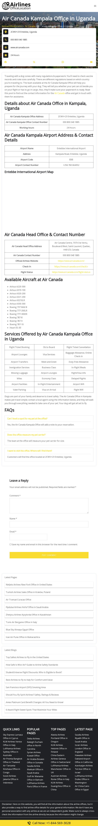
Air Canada (30, 26)
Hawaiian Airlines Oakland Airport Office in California (84, 759)
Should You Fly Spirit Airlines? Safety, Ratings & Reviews (32, 694)
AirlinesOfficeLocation (12, 26)
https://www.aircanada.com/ (71, 260)
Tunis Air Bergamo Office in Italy (21, 622)
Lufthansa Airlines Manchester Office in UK (61, 769)
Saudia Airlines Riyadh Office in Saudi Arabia (82, 738)
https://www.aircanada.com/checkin (71, 266)
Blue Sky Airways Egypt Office (20, 629)
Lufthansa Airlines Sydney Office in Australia (12, 752)
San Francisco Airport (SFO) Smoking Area (26, 687)
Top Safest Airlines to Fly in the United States (28, 657)
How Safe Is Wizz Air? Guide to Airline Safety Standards (32, 664)
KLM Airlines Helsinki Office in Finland (59, 748)
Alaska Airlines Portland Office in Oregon (59, 738)
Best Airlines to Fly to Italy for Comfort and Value (29, 679)
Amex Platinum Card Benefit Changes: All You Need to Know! (35, 702)
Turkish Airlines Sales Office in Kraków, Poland (28, 592)
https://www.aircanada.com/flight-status (71, 272)
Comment (15, 495)
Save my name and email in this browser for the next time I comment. (45, 544)
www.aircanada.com (20, 47)
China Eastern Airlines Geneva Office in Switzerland (60, 759)
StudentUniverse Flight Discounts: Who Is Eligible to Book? (34, 672)
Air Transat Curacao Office (18, 599)
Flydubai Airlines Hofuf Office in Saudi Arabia (27, 607)
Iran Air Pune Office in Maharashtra (23, 637)
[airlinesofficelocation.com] (16, 5)
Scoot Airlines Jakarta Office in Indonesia (10, 779)
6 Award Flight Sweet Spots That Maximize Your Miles (31, 709)
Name (13, 518)
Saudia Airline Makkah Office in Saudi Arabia (35, 769)
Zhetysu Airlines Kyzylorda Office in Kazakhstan (28, 614)
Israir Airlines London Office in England (83, 748)
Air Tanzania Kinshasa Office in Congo (11, 769)
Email (13, 531)
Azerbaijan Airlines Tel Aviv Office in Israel (84, 769)
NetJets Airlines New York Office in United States (29, 584)
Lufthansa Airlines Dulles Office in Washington (83, 779)
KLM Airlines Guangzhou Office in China (60, 786)
